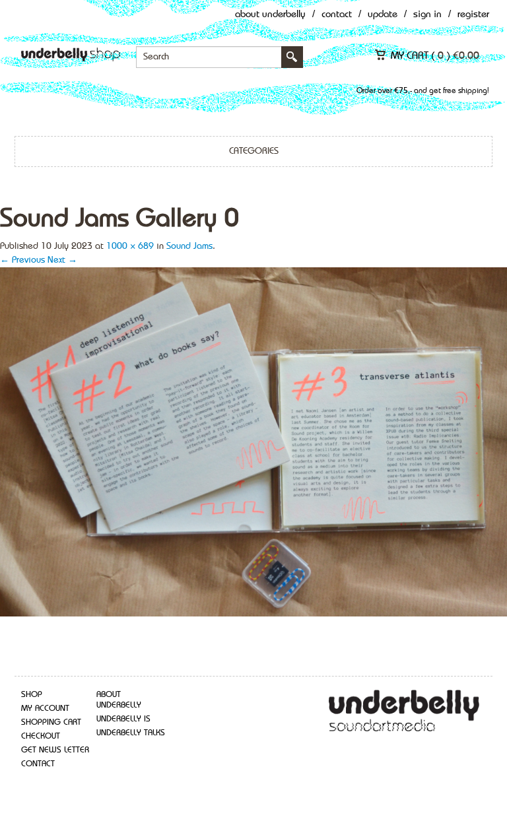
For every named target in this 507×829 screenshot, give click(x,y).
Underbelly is (123, 719)
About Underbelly (270, 15)
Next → (62, 260)
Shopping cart (51, 722)
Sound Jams (189, 246)
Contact (336, 15)
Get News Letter (55, 750)
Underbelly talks (130, 733)
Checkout (40, 736)
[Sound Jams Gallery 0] (253, 441)
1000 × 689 (130, 246)
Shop (31, 694)
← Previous (22, 260)
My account (45, 708)
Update (382, 15)
